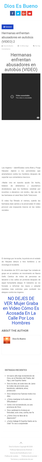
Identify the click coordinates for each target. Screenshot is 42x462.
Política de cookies (11, 456)
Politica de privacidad (29, 456)
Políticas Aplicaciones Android (21, 450)
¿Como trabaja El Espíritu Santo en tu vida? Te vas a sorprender (22, 422)
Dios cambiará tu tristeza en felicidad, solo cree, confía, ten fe (20, 411)
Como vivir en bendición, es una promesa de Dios (20, 406)
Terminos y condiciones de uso (21, 459)
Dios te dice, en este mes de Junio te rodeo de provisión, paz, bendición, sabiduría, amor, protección (21, 387)
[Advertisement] (21, 144)
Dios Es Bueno (21, 6)
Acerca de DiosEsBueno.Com (21, 453)
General (8, 27)
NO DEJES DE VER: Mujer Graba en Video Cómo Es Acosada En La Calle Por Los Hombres (21, 310)
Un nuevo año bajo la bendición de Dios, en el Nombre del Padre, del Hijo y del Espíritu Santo (20, 378)
